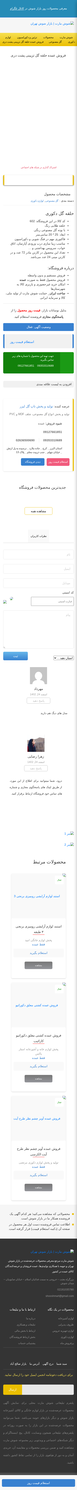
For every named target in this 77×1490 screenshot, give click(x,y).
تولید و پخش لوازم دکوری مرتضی (38, 1162)
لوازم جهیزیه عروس (63, 1330)
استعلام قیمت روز (22, 342)
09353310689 (45, 365)
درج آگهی (48, 1363)
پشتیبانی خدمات (26, 1343)
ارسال (12, 1389)
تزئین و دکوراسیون (27, 37)
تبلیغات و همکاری (26, 1324)
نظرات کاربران (39, 536)
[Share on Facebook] (29, 180)
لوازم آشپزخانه (66, 1318)
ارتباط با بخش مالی (25, 1330)
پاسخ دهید (38, 700)
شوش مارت (66, 37)
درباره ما (30, 1318)
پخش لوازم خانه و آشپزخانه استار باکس (38, 1051)
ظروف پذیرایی (66, 1324)
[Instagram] (42, 1353)
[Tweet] (47, 180)
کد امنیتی (68, 592)
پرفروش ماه (67, 1343)
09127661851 (26, 365)
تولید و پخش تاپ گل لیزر (36, 406)
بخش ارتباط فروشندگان (22, 1336)
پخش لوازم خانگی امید (38, 940)
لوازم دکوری (37, 200)
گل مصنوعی (55, 41)
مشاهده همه (38, 511)
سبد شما (61, 1363)
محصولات (48, 37)
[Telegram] (38, 180)
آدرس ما (35, 1363)
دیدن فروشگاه (32, 461)
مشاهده (38, 965)
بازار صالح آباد (18, 1363)
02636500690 (25, 440)
